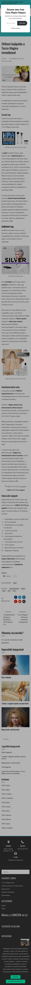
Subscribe (22, 23)
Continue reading (15, 28)
